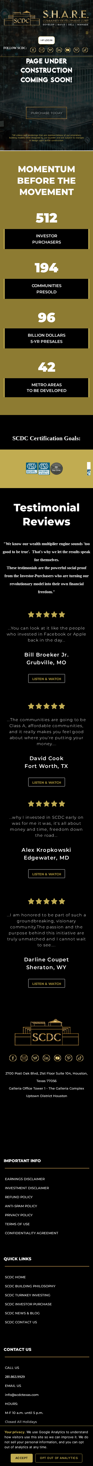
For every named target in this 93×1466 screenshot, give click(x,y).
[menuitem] (34, 1181)
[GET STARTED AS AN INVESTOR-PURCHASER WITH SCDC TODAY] (46, 112)
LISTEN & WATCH (46, 679)
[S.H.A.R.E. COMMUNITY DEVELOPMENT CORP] (46, 1032)
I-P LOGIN (46, 40)
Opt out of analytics (59, 1458)
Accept (21, 1458)
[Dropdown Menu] (87, 32)
